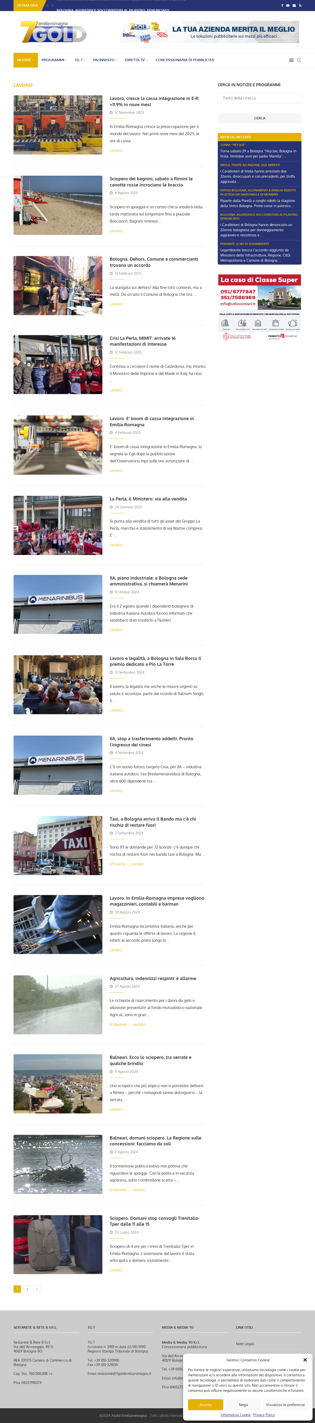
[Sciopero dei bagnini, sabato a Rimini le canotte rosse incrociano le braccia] (58, 205)
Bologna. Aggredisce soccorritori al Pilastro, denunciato (113, 5)
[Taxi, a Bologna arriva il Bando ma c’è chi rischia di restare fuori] (58, 845)
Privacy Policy (264, 1415)
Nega (243, 1404)
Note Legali (245, 1344)
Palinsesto (103, 59)
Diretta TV (135, 59)
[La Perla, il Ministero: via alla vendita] (58, 525)
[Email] (294, 5)
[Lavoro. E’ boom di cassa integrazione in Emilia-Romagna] (58, 444)
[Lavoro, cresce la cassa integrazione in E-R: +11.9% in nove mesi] (58, 124)
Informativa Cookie (236, 1415)
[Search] (299, 60)
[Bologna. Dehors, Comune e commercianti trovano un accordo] (58, 285)
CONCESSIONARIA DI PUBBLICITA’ (185, 59)
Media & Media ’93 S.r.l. (181, 1342)
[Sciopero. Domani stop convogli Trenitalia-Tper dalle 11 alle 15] (58, 1244)
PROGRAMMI (53, 59)
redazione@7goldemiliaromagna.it (124, 1373)
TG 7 (78, 59)
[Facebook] (282, 5)
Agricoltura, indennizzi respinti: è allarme (153, 978)
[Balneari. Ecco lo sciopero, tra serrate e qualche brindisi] (58, 1083)
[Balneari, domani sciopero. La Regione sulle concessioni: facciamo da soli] (58, 1164)
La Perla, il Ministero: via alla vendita (148, 498)
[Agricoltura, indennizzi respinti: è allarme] (58, 1004)
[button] (305, 1359)
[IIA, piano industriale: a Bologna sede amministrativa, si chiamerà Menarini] (58, 604)
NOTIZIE (24, 59)
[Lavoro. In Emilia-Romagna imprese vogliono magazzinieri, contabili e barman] (58, 924)
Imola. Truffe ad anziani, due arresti (250, 165)
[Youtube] (287, 5)
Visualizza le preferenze (285, 1404)
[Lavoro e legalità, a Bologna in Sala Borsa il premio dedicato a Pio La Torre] (58, 684)
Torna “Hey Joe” (233, 145)
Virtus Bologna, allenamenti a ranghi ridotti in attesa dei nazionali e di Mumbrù (258, 192)
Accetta (206, 1404)
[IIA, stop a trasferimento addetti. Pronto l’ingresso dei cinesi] (58, 765)
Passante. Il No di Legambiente (244, 244)
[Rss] (300, 5)
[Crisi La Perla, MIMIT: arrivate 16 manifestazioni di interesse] (58, 364)
